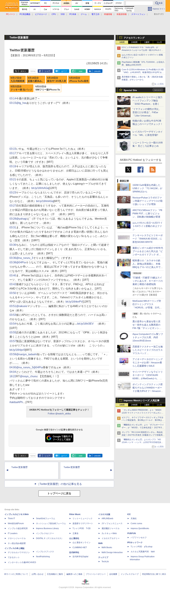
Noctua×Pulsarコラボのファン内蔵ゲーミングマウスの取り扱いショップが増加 (147, 201)
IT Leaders (12, 533)
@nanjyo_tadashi (26, 354)
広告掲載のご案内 (55, 574)
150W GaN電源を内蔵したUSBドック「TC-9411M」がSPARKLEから (147, 188)
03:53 (12, 314)
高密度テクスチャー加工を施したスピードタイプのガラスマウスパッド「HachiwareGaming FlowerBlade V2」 (147, 353)
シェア (47, 71)
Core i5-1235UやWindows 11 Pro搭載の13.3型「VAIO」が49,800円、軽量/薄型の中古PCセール (143, 72)
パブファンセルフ (139, 537)
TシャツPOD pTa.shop (141, 546)
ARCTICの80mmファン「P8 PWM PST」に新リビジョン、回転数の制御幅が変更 (147, 213)
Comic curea (136, 523)
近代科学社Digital (80, 556)
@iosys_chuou (28, 376)
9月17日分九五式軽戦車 (18, 79)
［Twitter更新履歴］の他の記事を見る (59, 484)
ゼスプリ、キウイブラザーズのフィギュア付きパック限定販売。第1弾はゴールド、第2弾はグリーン (143, 420)
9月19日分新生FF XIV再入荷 (56, 79)
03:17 (12, 153)
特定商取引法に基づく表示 (154, 574)
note (80, 71)
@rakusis (21, 306)
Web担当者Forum (16, 523)
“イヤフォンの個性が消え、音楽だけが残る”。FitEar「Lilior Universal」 (146, 112)
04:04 (12, 371)
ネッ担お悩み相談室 (17, 543)
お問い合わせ (37, 574)
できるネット (14, 557)
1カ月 (159, 42)
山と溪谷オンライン (81, 542)
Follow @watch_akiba (59, 413)
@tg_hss (21, 103)
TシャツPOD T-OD (82, 528)
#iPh (20, 402)
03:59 (12, 354)
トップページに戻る (59, 493)
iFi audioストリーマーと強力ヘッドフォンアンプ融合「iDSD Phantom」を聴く (147, 100)
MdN (100, 543)
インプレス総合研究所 (18, 528)
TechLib (105, 561)
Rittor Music (75, 514)
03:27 (12, 205)
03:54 (12, 323)
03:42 (12, 284)
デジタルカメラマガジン (19, 552)
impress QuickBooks (140, 528)
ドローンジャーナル (17, 538)
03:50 (12, 293)
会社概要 (113, 574)
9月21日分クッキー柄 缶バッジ (21, 88)
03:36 (12, 244)
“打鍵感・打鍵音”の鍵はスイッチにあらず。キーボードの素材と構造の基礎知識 (147, 280)
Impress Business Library (47, 528)
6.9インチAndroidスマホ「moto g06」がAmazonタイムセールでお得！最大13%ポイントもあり (142, 50)
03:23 (12, 192)
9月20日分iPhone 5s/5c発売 (78, 79)
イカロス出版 (104, 514)
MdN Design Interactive (112, 552)
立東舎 (76, 533)
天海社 (134, 518)
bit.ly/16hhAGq (40, 188)
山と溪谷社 (74, 538)
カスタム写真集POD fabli (143, 551)
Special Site (130, 90)
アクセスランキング (134, 37)
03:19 (12, 166)
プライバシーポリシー (96, 574)
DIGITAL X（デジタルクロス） (49, 538)
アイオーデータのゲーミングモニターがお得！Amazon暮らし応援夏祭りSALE (147, 362)
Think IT (11, 518)
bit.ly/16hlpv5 (17, 349)
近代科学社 (74, 552)
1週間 (146, 42)
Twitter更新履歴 (19, 467)
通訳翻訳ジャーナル (111, 528)
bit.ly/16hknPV (74, 301)
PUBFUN (131, 533)
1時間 (122, 42)
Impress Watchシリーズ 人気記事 (142, 400)
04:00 (12, 367)
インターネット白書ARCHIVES (22, 562)
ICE (129, 514)
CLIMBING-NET (80, 547)
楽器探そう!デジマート (83, 523)
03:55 (12, 332)
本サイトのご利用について (16, 574)
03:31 (12, 227)
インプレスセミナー (45, 533)
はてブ (64, 71)
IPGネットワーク (135, 542)
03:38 (12, 262)
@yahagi (21, 218)
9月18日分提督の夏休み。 (36, 79)
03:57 (12, 341)
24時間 (134, 42)
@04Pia (21, 262)
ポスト (23, 71)
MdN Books (107, 547)
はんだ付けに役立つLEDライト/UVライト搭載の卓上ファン (147, 226)
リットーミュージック (82, 518)
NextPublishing (43, 556)
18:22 (12, 376)
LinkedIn (97, 71)
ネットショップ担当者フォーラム (51, 523)
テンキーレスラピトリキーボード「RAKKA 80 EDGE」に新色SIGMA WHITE (147, 238)
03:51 (12, 306)
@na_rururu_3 (24, 258)
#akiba (13, 402)
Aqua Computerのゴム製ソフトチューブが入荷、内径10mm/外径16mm (147, 337)
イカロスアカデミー (111, 538)
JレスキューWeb (109, 533)
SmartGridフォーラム (45, 518)
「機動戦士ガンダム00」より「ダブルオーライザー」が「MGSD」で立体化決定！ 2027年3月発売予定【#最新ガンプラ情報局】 (143, 428)
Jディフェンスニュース (112, 523)
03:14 (12, 98)
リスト (33, 71)
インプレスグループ (130, 574)
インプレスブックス (45, 551)
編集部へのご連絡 (74, 574)
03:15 (12, 103)
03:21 (12, 179)
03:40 (12, 275)
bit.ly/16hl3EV (85, 323)
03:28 (12, 218)
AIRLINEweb (107, 518)
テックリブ (103, 557)
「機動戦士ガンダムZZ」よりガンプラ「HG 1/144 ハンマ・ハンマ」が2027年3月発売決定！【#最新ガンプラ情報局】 (141, 442)
